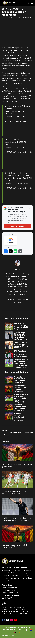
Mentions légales (9, 630)
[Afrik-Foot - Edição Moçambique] (15, 632)
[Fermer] (29, 208)
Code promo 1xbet (9, 590)
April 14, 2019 (27, 121)
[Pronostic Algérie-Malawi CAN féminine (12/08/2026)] (17, 452)
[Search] (28, 3)
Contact (20, 630)
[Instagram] (11, 620)
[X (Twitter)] (7, 620)
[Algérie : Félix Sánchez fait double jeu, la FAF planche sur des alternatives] (17, 506)
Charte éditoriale (24, 627)
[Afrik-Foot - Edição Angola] (20, 632)
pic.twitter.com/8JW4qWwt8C (16, 183)
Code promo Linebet (10, 593)
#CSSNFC (22, 142)
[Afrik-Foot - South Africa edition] (31, 630)
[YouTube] (15, 620)
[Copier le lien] (20, 251)
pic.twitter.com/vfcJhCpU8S (16, 116)
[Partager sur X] (11, 251)
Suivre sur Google (17, 226)
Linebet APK (7, 598)
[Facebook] (3, 620)
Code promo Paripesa (10, 595)
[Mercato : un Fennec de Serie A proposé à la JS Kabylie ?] (17, 479)
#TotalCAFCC (10, 114)
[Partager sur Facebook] (6, 251)
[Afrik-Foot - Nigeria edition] (26, 630)
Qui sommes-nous (10, 627)
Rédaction (27, 17)
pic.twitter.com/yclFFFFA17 (15, 147)
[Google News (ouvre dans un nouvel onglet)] (11, 240)
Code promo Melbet (10, 588)
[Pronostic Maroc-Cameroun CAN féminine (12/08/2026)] (17, 533)
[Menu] (32, 3)
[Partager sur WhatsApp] (15, 251)
